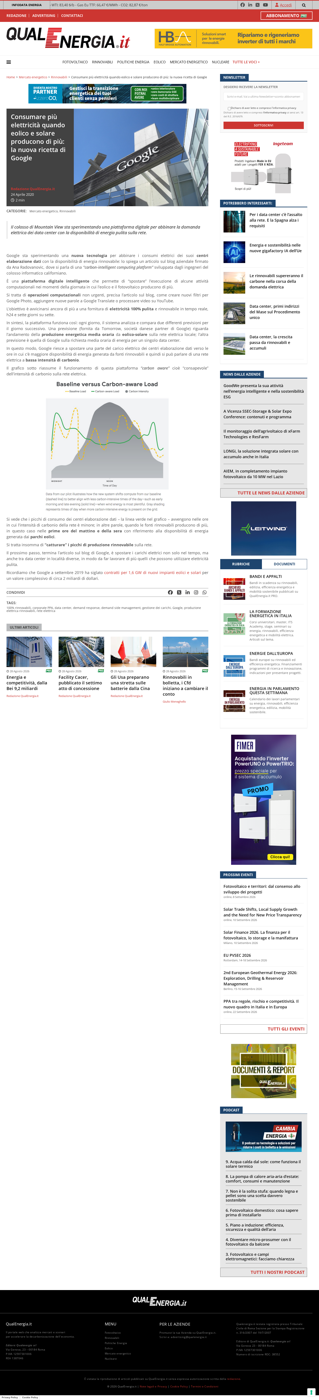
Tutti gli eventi (286, 1029)
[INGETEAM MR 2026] (263, 166)
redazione (233, 1379)
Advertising (43, 15)
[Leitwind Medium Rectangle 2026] (263, 528)
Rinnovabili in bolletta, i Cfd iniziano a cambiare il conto (185, 685)
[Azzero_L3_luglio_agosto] (107, 93)
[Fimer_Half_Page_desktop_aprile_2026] (263, 799)
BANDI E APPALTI (266, 576)
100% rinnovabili (19, 608)
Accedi (286, 5)
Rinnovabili (102, 62)
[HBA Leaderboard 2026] (233, 38)
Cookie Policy (179, 1386)
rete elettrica (46, 611)
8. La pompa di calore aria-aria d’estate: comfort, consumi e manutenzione (262, 1179)
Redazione (16, 15)
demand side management (121, 608)
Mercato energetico (189, 62)
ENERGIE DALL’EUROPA (271, 653)
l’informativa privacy (274, 112)
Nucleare (220, 62)
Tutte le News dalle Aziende (271, 493)
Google (178, 608)
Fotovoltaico (75, 62)
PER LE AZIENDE (175, 1324)
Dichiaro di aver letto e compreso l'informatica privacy (263, 108)
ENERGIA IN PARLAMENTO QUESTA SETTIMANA (274, 691)
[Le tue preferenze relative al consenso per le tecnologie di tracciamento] (311, 1392)
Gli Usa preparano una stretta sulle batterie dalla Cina (130, 682)
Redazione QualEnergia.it (33, 188)
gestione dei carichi (156, 608)
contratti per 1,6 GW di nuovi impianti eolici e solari (152, 572)
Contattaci (72, 15)
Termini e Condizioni (204, 1386)
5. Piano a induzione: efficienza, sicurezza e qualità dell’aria (255, 1227)
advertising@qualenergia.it (189, 1337)
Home (11, 77)
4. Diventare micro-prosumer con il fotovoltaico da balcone (258, 1242)
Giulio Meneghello (174, 701)
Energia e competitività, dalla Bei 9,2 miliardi (27, 682)
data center (63, 608)
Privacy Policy (10, 1397)
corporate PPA (43, 608)
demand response (86, 608)
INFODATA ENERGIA (27, 5)
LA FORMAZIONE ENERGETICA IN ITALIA (271, 614)
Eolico (160, 62)
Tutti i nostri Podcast (278, 1272)
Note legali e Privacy (153, 1386)
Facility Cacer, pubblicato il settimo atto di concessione (80, 682)
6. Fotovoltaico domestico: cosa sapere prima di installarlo (262, 1212)
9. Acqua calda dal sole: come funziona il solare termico (263, 1164)
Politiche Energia (133, 62)
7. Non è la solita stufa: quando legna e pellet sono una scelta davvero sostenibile (262, 1196)
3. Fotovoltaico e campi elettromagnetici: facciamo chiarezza (260, 1256)
